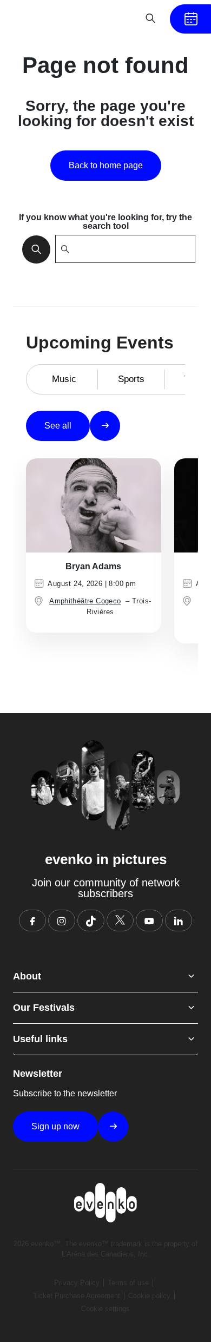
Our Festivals (44, 1007)
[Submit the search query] (33, 249)
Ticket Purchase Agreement (76, 1296)
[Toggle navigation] (117, 18)
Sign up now (55, 1126)
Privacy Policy (77, 1283)
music (64, 379)
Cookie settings (105, 1309)
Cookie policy (149, 1296)
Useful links (40, 1039)
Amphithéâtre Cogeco (85, 601)
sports (131, 379)
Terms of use (128, 1283)
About (27, 976)
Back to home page (106, 165)
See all (57, 425)
